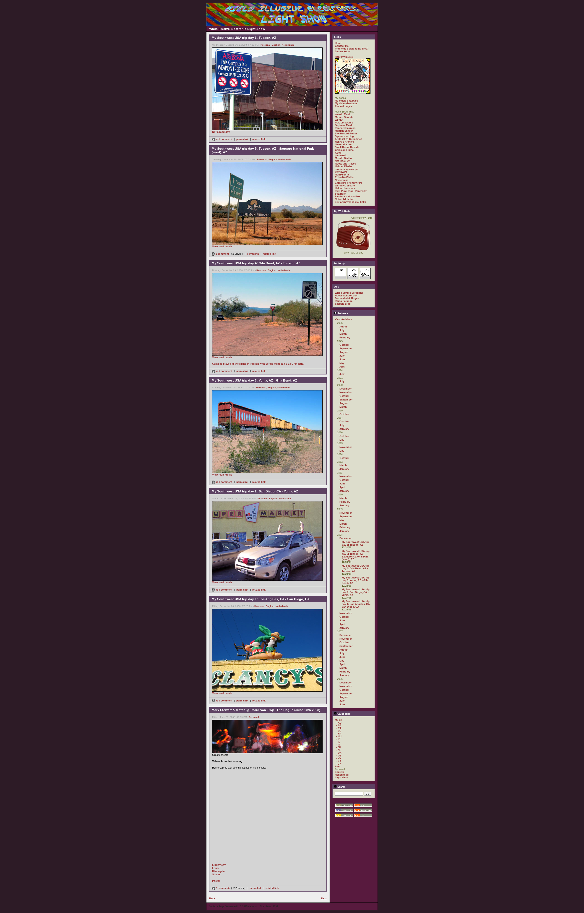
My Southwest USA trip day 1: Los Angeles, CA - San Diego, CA (356, 604)
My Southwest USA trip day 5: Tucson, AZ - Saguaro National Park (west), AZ (356, 555)
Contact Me (342, 45)
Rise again (218, 871)
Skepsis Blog (343, 303)
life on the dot (343, 144)
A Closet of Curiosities (348, 139)
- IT (338, 744)
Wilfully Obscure (345, 185)
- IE (338, 739)
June (342, 359)
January (344, 428)
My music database (346, 100)
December (345, 388)
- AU (339, 722)
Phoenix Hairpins (345, 128)
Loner (215, 868)
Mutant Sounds (344, 117)
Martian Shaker (344, 130)
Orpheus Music (344, 125)
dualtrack (340, 193)
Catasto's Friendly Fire (348, 182)
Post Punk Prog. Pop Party (351, 191)
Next (324, 898)
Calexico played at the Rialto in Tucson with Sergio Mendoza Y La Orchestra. (258, 363)
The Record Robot (346, 133)
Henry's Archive (344, 141)
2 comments (223, 888)
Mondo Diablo (343, 158)
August (343, 326)
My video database (346, 103)
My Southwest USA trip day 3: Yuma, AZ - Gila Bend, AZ (356, 580)
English (276, 45)
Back (212, 898)
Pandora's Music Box (347, 196)
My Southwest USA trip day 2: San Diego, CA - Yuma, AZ (356, 592)
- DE (338, 731)
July (341, 330)
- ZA (338, 761)
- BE (338, 725)
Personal (266, 45)
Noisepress (341, 180)
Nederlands (288, 45)
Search (341, 786)
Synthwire (341, 171)
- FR (338, 733)
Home (338, 43)
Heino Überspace (345, 188)
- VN (338, 758)
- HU (339, 736)
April (342, 366)
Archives (342, 313)
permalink (242, 139)
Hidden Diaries (343, 166)
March (343, 333)
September (345, 348)
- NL (338, 750)
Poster (216, 880)
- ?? (338, 763)
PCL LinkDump (344, 122)
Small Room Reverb (347, 147)
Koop (338, 152)
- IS (338, 741)
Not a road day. (221, 132)
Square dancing (344, 136)
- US (338, 755)
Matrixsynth (342, 174)
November (345, 392)
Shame (216, 874)
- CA (339, 728)
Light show (342, 777)
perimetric (341, 155)
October (344, 344)
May (341, 363)
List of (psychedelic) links (350, 202)
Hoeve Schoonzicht (346, 295)
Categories (343, 713)
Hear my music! (344, 56)
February (344, 337)
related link (259, 139)
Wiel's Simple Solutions (349, 292)
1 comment (222, 253)
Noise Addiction (344, 199)
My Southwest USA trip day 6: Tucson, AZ (356, 543)
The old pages (343, 106)
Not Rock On (342, 161)
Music (338, 720)
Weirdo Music (343, 114)
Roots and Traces (345, 163)
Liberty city (219, 864)
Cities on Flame (344, 150)
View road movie (222, 246)
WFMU (339, 119)
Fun (337, 766)
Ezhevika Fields (344, 177)
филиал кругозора (346, 169)
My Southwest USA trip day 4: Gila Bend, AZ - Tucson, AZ (356, 568)
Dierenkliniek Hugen (347, 298)
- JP (338, 747)
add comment (224, 139)
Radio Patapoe (343, 301)
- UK (339, 752)
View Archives (343, 319)
